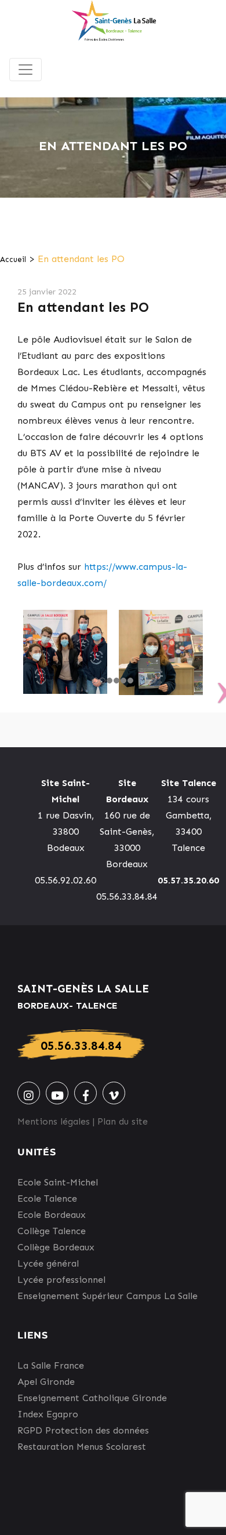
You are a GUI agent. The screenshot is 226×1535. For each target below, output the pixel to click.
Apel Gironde (46, 1381)
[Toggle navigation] (25, 69)
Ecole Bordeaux (51, 1214)
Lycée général (48, 1263)
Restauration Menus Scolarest (81, 1446)
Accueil (13, 259)
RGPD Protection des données (83, 1430)
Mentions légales (53, 1121)
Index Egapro (47, 1414)
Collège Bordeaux (55, 1247)
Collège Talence (51, 1230)
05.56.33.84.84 (81, 1045)
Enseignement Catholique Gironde (92, 1397)
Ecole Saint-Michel (57, 1182)
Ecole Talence (47, 1198)
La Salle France (50, 1365)
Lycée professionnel (61, 1279)
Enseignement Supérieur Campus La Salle (107, 1295)
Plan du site (122, 1121)
